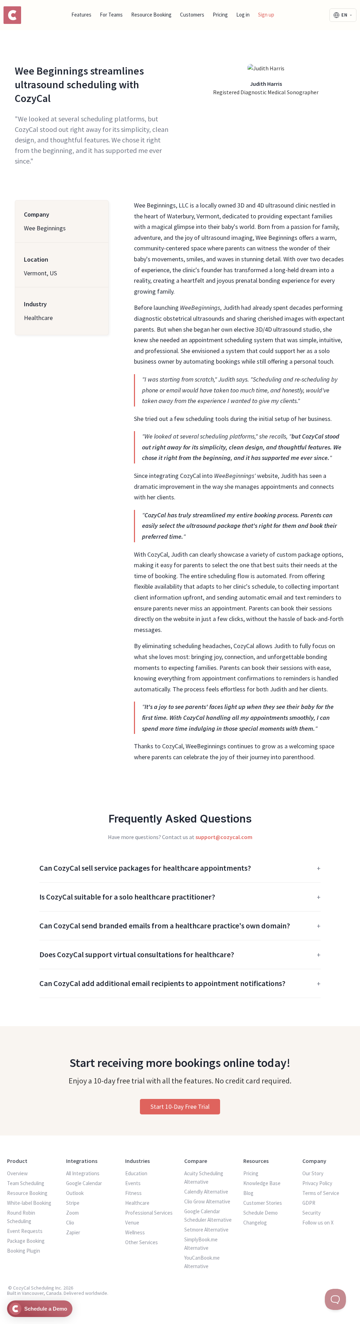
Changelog (255, 1222)
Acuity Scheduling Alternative (203, 1177)
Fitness (133, 1193)
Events (133, 1183)
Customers (192, 14)
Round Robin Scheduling (21, 1216)
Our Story (312, 1173)
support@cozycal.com (223, 836)
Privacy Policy (317, 1183)
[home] (11, 15)
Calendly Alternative (206, 1191)
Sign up (266, 14)
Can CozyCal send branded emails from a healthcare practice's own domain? (164, 925)
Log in (243, 14)
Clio (70, 1222)
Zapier (73, 1232)
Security (311, 1212)
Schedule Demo (260, 1212)
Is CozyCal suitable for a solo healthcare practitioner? (127, 897)
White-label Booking (29, 1203)
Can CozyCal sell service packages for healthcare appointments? (145, 868)
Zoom (72, 1212)
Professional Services (149, 1212)
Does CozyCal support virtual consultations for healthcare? (136, 954)
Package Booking (26, 1240)
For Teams (111, 14)
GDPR (308, 1203)
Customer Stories (262, 1203)
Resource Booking (151, 14)
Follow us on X (318, 1222)
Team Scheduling (25, 1183)
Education (136, 1173)
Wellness (135, 1232)
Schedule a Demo (45, 1309)
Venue (132, 1222)
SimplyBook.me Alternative (201, 1243)
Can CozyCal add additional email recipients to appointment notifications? (162, 983)
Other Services (141, 1242)
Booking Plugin (23, 1250)
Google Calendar (84, 1183)
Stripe (72, 1203)
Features (81, 14)
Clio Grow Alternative (207, 1201)
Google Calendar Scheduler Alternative (208, 1215)
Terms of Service (320, 1193)
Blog (248, 1193)
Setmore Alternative (206, 1229)
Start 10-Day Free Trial (180, 1106)
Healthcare (137, 1203)
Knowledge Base (262, 1183)
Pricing (220, 14)
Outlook (75, 1193)
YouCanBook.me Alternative (202, 1261)
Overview (17, 1173)
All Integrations (82, 1173)
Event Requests (25, 1231)
